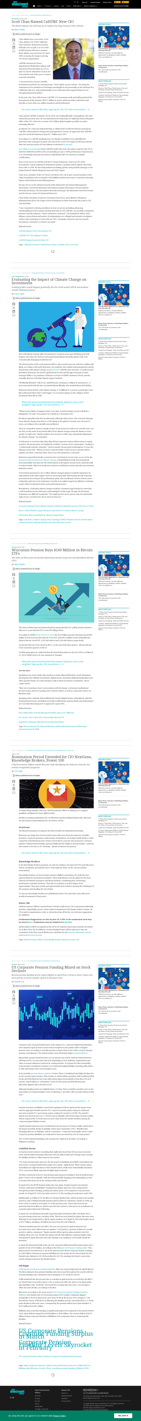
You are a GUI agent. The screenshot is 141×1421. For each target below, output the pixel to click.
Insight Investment (37, 1365)
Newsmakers (16, 18)
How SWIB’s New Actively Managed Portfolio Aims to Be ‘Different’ (46, 713)
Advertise (64, 1398)
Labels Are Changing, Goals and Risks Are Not (113, 92)
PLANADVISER (92, 1393)
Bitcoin (26, 726)
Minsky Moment (41, 522)
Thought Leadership (41, 1409)
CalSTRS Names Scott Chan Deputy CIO (35, 231)
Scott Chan (73, 245)
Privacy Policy (59, 1416)
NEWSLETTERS (107, 2)
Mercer (87, 1365)
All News (38, 1396)
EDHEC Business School (70, 520)
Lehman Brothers (26, 522)
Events (69, 6)
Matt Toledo (19, 30)
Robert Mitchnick (63, 726)
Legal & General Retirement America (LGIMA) (65, 1365)
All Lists (37, 1401)
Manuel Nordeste (48, 726)
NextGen (65, 940)
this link (68, 922)
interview (56, 370)
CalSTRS (60, 245)
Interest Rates (86, 520)
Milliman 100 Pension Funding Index (72, 1248)
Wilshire (79, 1368)
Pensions (14, 547)
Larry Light (19, 294)
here (30, 922)
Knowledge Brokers (53, 940)
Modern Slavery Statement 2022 (94, 1408)
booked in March (80, 1053)
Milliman (22, 1368)
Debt (49, 520)
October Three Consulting (50, 1368)
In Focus (47, 6)
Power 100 (74, 940)
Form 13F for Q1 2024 (45, 635)
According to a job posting (30, 149)
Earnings (56, 520)
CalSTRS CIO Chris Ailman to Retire (33, 235)
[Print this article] (13, 51)
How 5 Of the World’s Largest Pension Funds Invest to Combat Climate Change (51, 511)
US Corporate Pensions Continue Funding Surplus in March (56, 1333)
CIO (66, 245)
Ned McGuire (32, 1368)
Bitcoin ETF (35, 726)
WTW (86, 1368)
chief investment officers (34, 940)
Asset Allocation (16, 276)
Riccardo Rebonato (57, 522)
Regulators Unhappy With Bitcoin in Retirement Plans (41, 722)
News (39, 6)
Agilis (26, 1365)
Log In (118, 2)
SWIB (37, 729)
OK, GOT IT (123, 1416)
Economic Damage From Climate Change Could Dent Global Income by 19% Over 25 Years (56, 506)
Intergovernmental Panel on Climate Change (37, 460)
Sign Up (126, 2)
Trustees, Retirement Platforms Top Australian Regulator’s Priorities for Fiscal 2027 (113, 96)
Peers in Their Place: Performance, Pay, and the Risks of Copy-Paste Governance (112, 89)
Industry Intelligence (90, 6)
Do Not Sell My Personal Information (95, 1410)
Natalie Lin (19, 982)
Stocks (68, 522)
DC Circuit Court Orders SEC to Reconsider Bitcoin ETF (41, 717)
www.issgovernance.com (91, 1398)
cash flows (28, 520)
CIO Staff (18, 771)
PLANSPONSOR (103, 1393)
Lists (62, 6)
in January (67, 144)
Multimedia (76, 6)
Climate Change (39, 520)
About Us (84, 2)
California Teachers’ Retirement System (40, 245)
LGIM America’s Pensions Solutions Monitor (37, 1269)
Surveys (56, 6)
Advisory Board (95, 2)
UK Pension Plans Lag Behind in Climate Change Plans (41, 515)
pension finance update (41, 1073)
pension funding (68, 1368)
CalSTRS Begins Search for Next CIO (34, 240)
